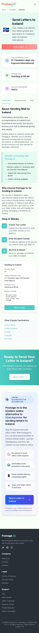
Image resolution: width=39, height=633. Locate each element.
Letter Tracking (8, 601)
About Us (6, 558)
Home (4, 10)
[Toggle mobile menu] (35, 4)
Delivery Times (8, 604)
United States (9, 325)
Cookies (5, 583)
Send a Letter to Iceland (16, 499)
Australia (8, 335)
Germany (8, 339)
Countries (12, 10)
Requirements (20, 100)
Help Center (7, 597)
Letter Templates (8, 611)
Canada (7, 332)
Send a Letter (18, 47)
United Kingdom (10, 328)
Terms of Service (9, 576)
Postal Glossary (8, 608)
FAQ (32, 100)
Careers (5, 565)
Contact (5, 562)
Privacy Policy (7, 579)
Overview (6, 100)
